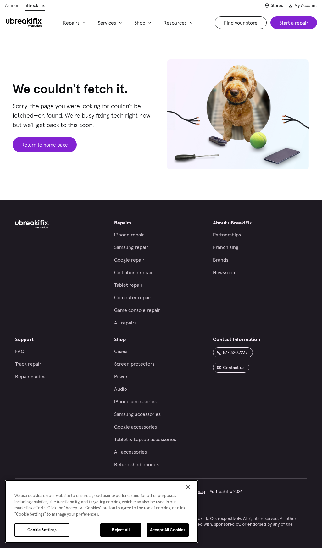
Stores (277, 5)
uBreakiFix (35, 5)
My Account (305, 5)
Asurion (12, 5)
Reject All (120, 530)
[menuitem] (75, 22)
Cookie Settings (42, 530)
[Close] (188, 487)
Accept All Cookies (167, 530)
